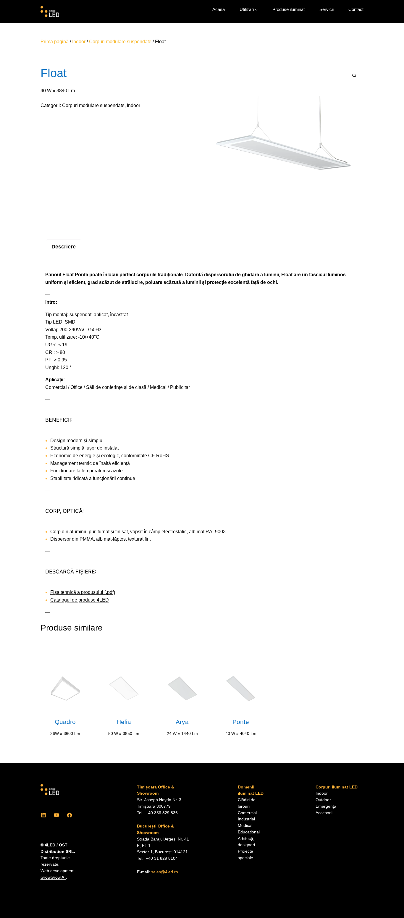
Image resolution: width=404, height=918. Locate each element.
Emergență (326, 806)
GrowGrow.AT (53, 877)
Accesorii (324, 813)
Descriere (63, 247)
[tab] (63, 247)
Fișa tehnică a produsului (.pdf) (82, 592)
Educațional (249, 832)
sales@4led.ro (164, 872)
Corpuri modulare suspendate (120, 41)
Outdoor (323, 800)
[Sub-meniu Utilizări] (256, 9)
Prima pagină (55, 41)
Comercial (247, 813)
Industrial (246, 819)
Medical (245, 825)
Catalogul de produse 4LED (79, 599)
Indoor (78, 41)
